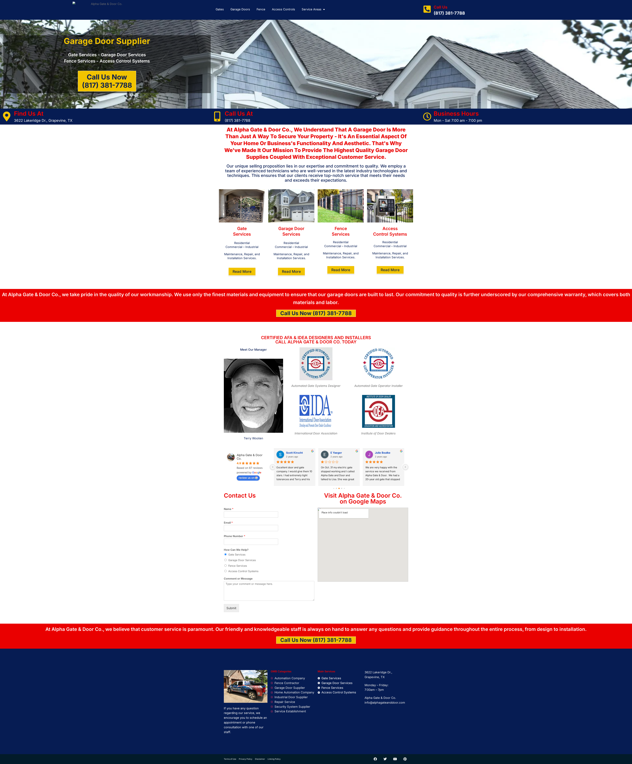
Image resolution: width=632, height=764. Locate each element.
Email (228, 522)
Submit (231, 608)
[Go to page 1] (333, 488)
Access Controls (283, 9)
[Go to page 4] (341, 488)
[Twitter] (385, 759)
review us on (246, 477)
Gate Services (236, 554)
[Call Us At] (217, 116)
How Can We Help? (236, 549)
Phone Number (234, 536)
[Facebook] (375, 759)
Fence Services (237, 565)
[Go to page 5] (344, 488)
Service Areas (311, 9)
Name (228, 509)
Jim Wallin (336, 452)
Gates (220, 9)
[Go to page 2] (336, 488)
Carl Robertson (296, 452)
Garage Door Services (242, 560)
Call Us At (239, 113)
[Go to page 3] (339, 488)
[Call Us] (427, 9)
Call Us (440, 7)
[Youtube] (395, 759)
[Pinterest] (405, 759)
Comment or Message (238, 578)
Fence (261, 9)
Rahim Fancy (383, 452)
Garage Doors (240, 9)
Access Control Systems (243, 571)
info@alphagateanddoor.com (385, 702)
